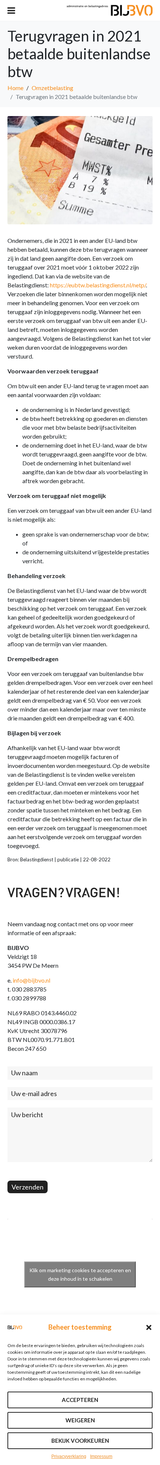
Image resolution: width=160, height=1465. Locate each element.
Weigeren (80, 1420)
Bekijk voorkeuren (80, 1440)
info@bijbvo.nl (31, 980)
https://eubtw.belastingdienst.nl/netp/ (98, 284)
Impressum (101, 1456)
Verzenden (28, 1187)
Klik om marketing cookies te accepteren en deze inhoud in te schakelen (80, 1274)
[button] (149, 1327)
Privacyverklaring (68, 1456)
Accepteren (80, 1399)
